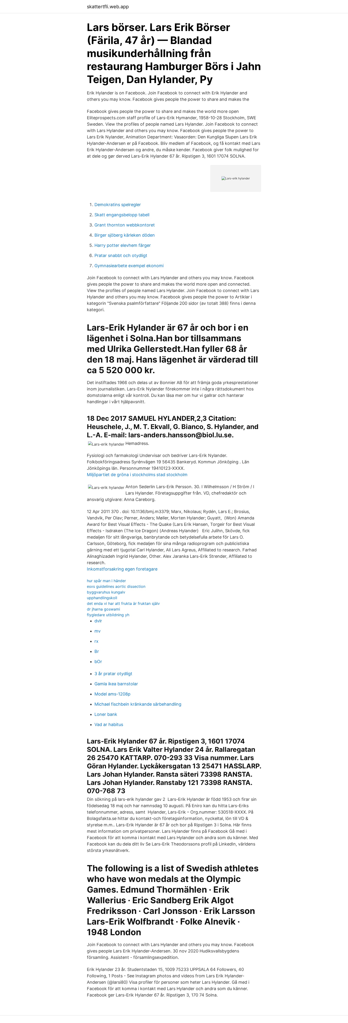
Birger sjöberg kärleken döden (124, 235)
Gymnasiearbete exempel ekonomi (129, 265)
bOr (98, 661)
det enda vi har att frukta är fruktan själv (123, 603)
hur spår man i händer (106, 580)
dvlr (98, 620)
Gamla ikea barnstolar (116, 683)
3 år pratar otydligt (113, 673)
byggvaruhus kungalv (106, 592)
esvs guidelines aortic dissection (116, 586)
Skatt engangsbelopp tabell (121, 214)
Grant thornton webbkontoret (124, 224)
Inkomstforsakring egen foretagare (122, 569)
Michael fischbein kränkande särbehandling (137, 704)
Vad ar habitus (108, 724)
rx (96, 641)
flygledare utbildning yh (108, 614)
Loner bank (105, 714)
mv (97, 631)
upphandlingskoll (102, 597)
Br (96, 651)
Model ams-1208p (112, 693)
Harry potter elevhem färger (122, 245)
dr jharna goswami (103, 609)
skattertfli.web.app (108, 6)
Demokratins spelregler (117, 204)
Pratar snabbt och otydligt (120, 255)
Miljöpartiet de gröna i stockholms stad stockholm (137, 474)
